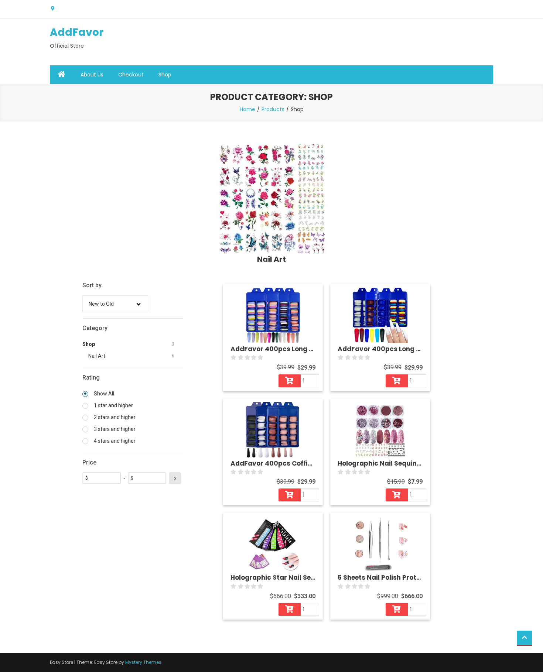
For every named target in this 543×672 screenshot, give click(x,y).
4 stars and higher (114, 441)
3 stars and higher (114, 429)
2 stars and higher (114, 417)
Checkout (131, 74)
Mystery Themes (143, 662)
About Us (92, 74)
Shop (164, 74)
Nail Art (96, 356)
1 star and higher (113, 405)
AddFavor (76, 32)
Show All (103, 394)
